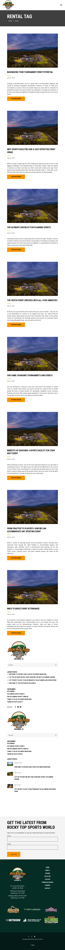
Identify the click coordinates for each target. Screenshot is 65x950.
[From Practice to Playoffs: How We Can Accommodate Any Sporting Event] (32, 507)
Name (9, 836)
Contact (47, 888)
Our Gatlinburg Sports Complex (17, 696)
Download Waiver (47, 882)
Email (9, 844)
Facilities (47, 876)
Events (47, 870)
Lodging (47, 873)
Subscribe (13, 854)
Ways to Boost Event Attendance (23, 608)
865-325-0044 (18, 888)
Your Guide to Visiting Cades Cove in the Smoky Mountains (28, 674)
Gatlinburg (11, 691)
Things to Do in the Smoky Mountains (19, 699)
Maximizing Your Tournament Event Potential (30, 72)
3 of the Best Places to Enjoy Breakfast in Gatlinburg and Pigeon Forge (32, 680)
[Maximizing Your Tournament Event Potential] (32, 51)
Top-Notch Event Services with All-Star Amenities (32, 300)
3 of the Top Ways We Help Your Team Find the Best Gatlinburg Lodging (32, 677)
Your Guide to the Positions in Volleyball (22, 683)
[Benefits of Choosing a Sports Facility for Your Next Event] (32, 429)
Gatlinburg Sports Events (16, 694)
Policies (47, 879)
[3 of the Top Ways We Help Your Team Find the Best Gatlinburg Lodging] (10, 774)
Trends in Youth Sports (15, 702)
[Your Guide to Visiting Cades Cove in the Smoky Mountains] (10, 764)
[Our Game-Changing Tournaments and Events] (32, 354)
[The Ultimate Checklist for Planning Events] (32, 206)
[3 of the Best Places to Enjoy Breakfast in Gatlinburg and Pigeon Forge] (10, 786)
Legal (32, 945)
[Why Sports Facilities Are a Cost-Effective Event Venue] (32, 128)
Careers (47, 885)
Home (10, 21)
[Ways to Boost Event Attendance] (32, 587)
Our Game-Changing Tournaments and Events (29, 375)
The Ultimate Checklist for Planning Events (29, 227)
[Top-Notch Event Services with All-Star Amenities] (32, 279)
